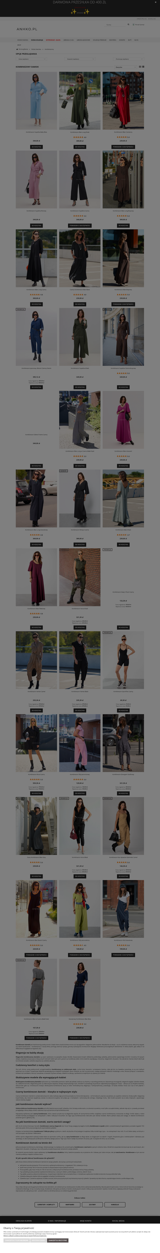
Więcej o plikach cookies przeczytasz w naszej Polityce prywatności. (25, 1236)
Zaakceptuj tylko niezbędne (16, 1240)
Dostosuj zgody (38, 1240)
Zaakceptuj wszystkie (58, 1240)
